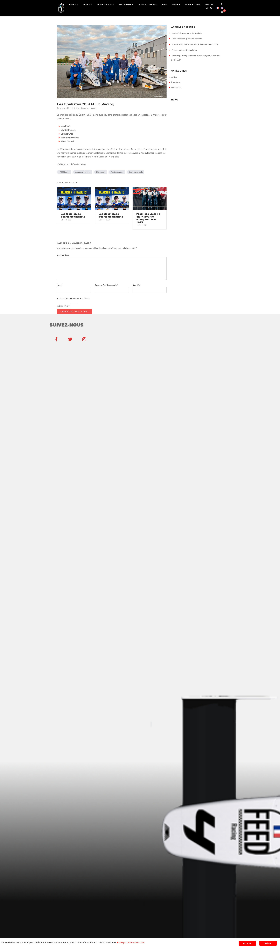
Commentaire (63, 255)
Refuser (268, 943)
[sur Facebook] (56, 339)
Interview (175, 82)
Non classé (176, 87)
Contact (210, 4)
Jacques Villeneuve (82, 172)
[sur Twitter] (70, 339)
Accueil (73, 4)
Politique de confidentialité (131, 942)
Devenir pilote (105, 4)
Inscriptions (192, 4)
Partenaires (126, 4)
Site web (137, 285)
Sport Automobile (136, 172)
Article (76, 108)
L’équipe (87, 4)
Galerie (176, 4)
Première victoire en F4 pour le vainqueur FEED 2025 (195, 44)
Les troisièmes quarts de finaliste (187, 33)
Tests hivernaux (147, 4)
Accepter (247, 943)
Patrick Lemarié (117, 172)
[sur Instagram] (84, 339)
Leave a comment (88, 108)
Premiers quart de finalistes (184, 50)
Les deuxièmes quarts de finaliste (187, 38)
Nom (60, 285)
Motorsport (100, 172)
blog (164, 4)
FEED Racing (64, 172)
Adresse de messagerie (106, 285)
